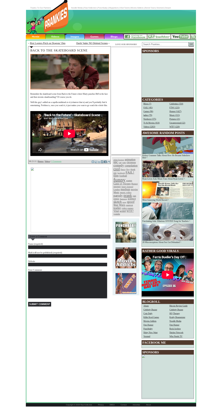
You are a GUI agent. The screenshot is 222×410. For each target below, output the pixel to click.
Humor (41, 161)
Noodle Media (77, 8)
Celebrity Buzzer (150, 309)
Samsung (123, 199)
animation (130, 159)
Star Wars (119, 205)
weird (122, 211)
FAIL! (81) (148, 107)
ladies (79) (147, 115)
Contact (124, 405)
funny (119, 179)
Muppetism (113, 8)
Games (94, 36)
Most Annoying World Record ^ (155, 200)
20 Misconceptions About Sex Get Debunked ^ (161, 242)
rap (134, 195)
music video (125, 192)
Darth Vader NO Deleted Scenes (92, 43)
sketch (117, 202)
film (116, 175)
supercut (129, 205)
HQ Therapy (174, 313)
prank (127, 195)
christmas (131, 162)
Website (31, 261)
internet (117, 186)
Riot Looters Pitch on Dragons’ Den (47, 43)
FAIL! (130, 172)
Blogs (114, 36)
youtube (116, 214)
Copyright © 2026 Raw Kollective (79, 405)
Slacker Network (176, 332)
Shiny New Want (150, 332)
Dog (128, 169)
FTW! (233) (174, 107)
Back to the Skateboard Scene (59, 50)
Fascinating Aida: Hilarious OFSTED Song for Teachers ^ (166, 221)
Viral (116, 211)
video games (127, 208)
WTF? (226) (174, 126)
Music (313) (174, 115)
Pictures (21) (174, 119)
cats (124, 162)
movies (134, 189)
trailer (117, 208)
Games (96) (148, 111)
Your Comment (35, 270)
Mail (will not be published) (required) (45, 252)
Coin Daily (147, 313)
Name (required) (35, 244)
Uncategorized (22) (177, 123)
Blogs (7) (147, 104)
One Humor (148, 325)
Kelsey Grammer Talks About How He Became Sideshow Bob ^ (166, 156)
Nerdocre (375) (149, 119)
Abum (146, 306)
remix (116, 198)
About (148, 405)
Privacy (101, 405)
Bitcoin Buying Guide (178, 306)
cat (120, 162)
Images (75, 36)
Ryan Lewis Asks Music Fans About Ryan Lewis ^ (163, 179)
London (116, 189)
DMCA (112, 405)
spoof (130, 202)
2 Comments (56, 161)
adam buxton (118, 160)
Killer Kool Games (151, 317)
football (123, 175)
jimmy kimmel (127, 187)
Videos (55, 36)
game (129, 180)
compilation (131, 165)
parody (118, 195)
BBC (115, 162)
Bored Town (150, 8)
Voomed (160, 8)
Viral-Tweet (124, 8)
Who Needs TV (175, 336)
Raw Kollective (90, 8)
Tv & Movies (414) (151, 123)
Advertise (136, 405)
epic (115, 173)
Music (116, 192)
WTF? (130, 211)
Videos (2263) (149, 126)
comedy (118, 165)
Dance (123, 169)
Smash (168, 8)
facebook (121, 173)
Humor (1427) (175, 111)
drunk (132, 169)
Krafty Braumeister (177, 317)
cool (116, 169)
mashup (125, 189)
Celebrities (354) (176, 104)
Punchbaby (103, 8)
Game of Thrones (122, 183)
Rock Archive (175, 329)
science (132, 198)
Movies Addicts (137, 8)
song (124, 202)
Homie (35, 36)
